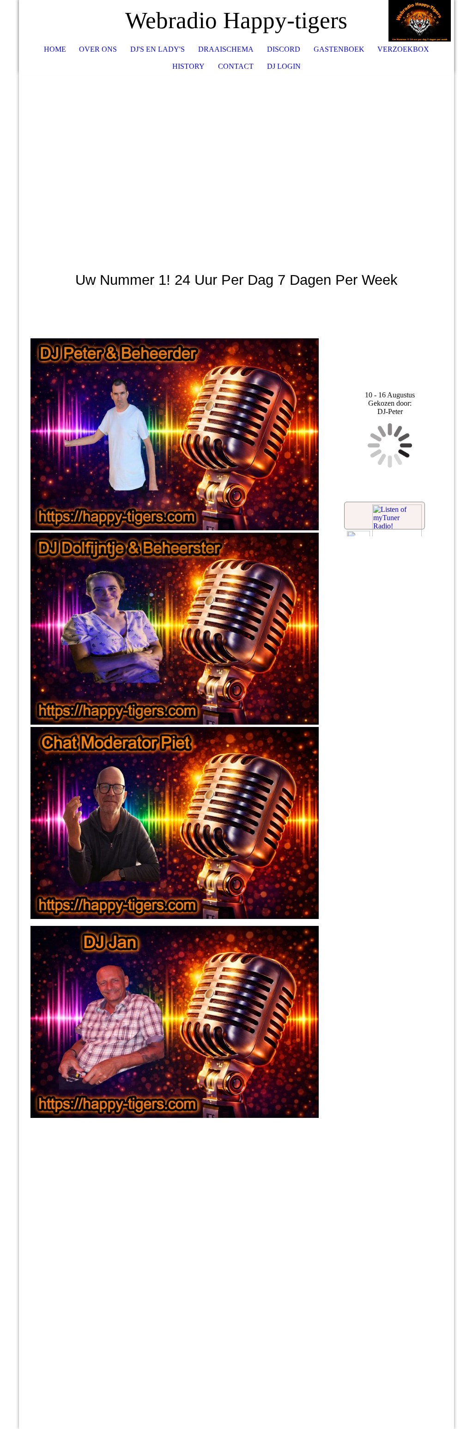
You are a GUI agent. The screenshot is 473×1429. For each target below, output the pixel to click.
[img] (419, 21)
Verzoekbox (403, 49)
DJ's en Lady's (157, 49)
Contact (236, 66)
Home (55, 49)
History (188, 66)
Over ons (98, 49)
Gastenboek (339, 49)
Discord (283, 49)
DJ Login (284, 66)
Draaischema (226, 49)
